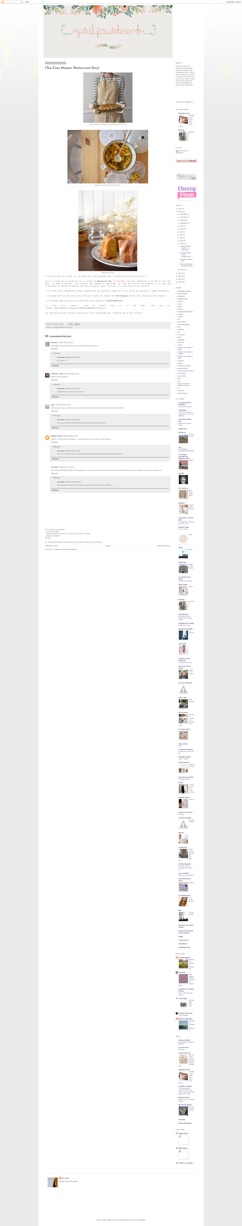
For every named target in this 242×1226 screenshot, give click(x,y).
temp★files (182, 410)
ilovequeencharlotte (185, 629)
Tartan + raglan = (183, 758)
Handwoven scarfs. (184, 625)
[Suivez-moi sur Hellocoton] (185, 153)
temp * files (182, 698)
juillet (182, 229)
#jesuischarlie (182, 294)
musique (181, 361)
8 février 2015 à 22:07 (72, 357)
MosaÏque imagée (183, 779)
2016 (180, 209)
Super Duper (183, 584)
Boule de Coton (183, 1097)
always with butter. (185, 1123)
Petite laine (182, 562)
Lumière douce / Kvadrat (191, 506)
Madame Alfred (56, 436)
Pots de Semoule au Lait (191, 1108)
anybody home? (184, 797)
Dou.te (180, 782)
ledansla (181, 503)
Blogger (142, 1220)
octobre (182, 220)
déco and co (182, 322)
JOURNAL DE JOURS (186, 623)
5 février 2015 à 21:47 (65, 343)
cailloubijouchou (184, 947)
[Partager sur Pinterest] (78, 324)
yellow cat (182, 432)
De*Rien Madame (184, 864)
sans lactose (182, 376)
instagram (181, 340)
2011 (180, 282)
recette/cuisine (183, 368)
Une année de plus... (191, 899)
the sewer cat (183, 488)
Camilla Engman (184, 958)
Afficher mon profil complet (68, 1181)
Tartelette (181, 1119)
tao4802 (181, 473)
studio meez (182, 429)
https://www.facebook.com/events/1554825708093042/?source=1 (76, 308)
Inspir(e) (181, 130)
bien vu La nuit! (183, 529)
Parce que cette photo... (185, 406)
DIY (179, 327)
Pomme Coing (183, 527)
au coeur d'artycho (185, 683)
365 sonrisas (183, 712)
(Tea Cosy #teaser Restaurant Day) (186, 265)
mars (182, 241)
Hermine (54, 343)
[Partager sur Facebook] (76, 324)
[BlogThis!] (71, 324)
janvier (182, 270)
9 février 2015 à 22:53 (66, 467)
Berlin (190, 549)
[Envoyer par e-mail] (69, 324)
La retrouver (191, 632)
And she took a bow (185, 1013)
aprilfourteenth (183, 299)
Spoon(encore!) (184, 113)
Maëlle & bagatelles (185, 1019)
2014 (180, 273)
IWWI (180, 746)
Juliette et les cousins (191, 672)
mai (181, 235)
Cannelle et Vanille (185, 1086)
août (181, 226)
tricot (179, 378)
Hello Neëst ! (183, 944)
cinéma (180, 309)
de (178, 319)
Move (190, 534)
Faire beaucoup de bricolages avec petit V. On (185, 867)
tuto (179, 381)
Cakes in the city (184, 1053)
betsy (53, 405)
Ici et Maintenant (184, 895)
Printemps (181, 1049)
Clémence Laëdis (57, 374)
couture (180, 314)
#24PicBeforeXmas (184, 291)
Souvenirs (182, 972)
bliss (180, 910)
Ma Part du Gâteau (185, 1105)
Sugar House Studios (191, 566)
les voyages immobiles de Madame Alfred (183, 456)
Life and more (183, 614)
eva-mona (181, 335)
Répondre (54, 349)
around (180, 301)
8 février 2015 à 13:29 (70, 436)
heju (180, 447)
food (55, 327)
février (182, 243)
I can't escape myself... (185, 662)
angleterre (181, 296)
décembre (183, 214)
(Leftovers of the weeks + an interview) (185, 248)
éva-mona (60, 357)
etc (53, 327)
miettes (191, 460)
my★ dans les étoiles (186, 777)
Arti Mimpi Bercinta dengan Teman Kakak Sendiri (185, 618)
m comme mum (184, 729)
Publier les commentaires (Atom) (65, 549)
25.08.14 (191, 799)
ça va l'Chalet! (183, 873)
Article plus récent (52, 546)
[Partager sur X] (73, 324)
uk (178, 388)
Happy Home (183, 1133)
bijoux (180, 306)
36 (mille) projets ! (184, 757)
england (180, 329)
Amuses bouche (184, 1040)
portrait (180, 363)
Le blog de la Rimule (185, 749)
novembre (183, 217)
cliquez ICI (189, 102)
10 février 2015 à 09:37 (73, 482)
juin (181, 232)
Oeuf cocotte (183, 744)
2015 (180, 212)
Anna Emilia (182, 998)
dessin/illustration (184, 324)
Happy (180, 936)
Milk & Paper (183, 1148)
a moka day (182, 847)
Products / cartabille (185, 1163)
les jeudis (54, 467)
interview (181, 342)
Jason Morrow (127, 1220)
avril (181, 238)
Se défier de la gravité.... (185, 581)
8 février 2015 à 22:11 (72, 420)
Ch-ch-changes (183, 1015)
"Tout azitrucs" (183, 940)
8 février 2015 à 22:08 (72, 388)
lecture (180, 345)
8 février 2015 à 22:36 (72, 451)
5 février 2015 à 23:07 (71, 374)
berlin (180, 304)
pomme (181, 832)
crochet (180, 317)
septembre (184, 223)
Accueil (107, 546)
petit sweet (182, 644)
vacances (181, 390)
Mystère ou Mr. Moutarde (186, 875)
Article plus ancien (163, 546)
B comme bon (183, 1047)
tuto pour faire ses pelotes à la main (184, 384)
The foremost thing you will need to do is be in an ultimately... (186, 414)
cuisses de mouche (185, 812)
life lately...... (182, 814)
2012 (180, 279)
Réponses (56, 353)
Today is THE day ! (191, 766)
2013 (180, 276)
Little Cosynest (183, 762)
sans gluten (182, 373)
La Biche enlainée (184, 818)
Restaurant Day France (65, 327)
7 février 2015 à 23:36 (63, 405)
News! (191, 586)
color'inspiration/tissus (185, 312)
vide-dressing (182, 393)
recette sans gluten (184, 366)
